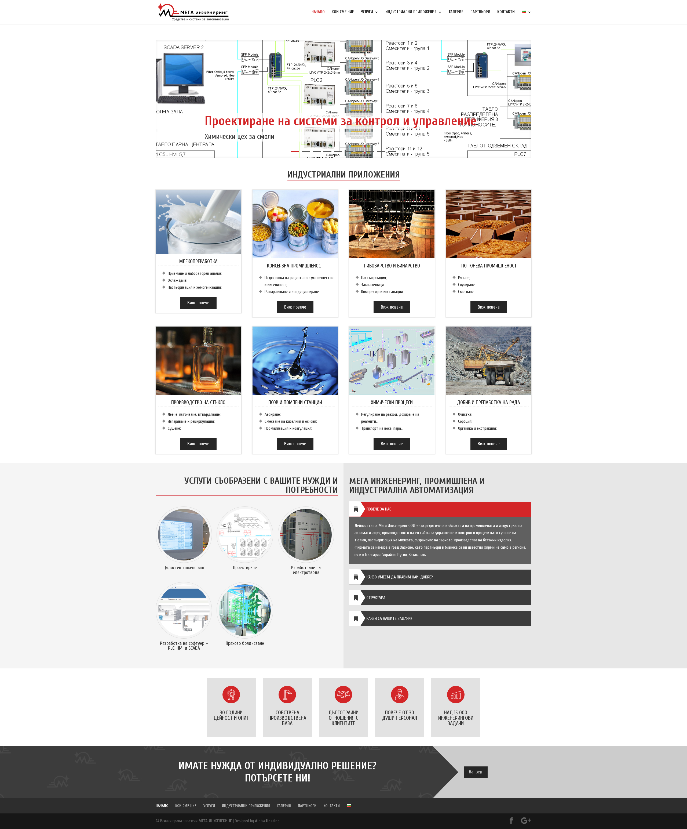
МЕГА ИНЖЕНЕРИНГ (215, 821)
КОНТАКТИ (506, 12)
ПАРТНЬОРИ (480, 12)
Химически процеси (392, 403)
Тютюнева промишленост (489, 266)
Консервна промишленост (295, 266)
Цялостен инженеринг (183, 567)
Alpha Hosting (267, 821)
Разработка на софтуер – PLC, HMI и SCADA (184, 645)
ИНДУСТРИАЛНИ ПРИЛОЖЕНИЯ (411, 12)
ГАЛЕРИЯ (456, 12)
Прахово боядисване (245, 643)
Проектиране (245, 567)
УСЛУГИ (367, 12)
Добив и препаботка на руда (488, 403)
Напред (476, 772)
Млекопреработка (198, 262)
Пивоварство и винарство (392, 266)
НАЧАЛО (318, 12)
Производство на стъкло (198, 403)
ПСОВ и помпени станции (295, 403)
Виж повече (198, 303)
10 (392, 151)
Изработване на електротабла (306, 570)
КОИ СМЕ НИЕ (343, 12)
